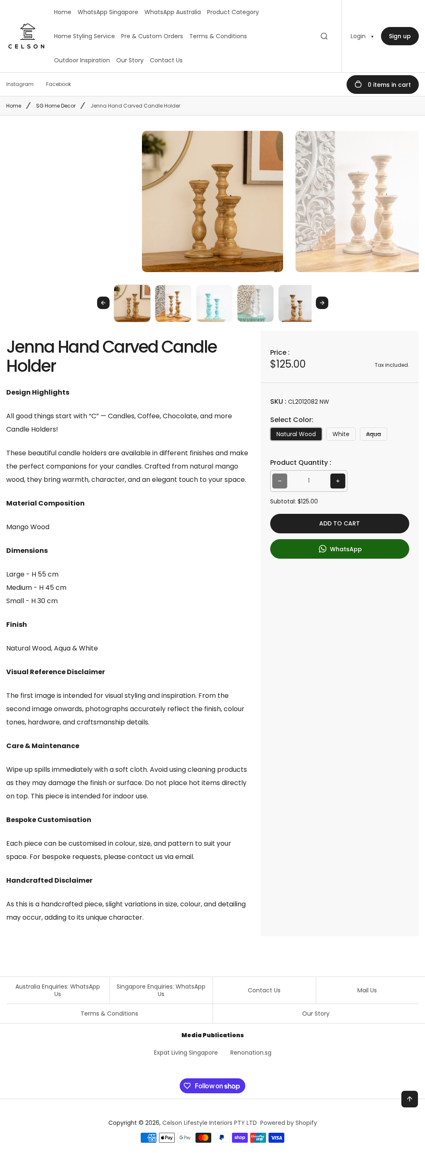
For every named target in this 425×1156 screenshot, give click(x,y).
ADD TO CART (339, 523)
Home (62, 12)
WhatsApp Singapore (108, 12)
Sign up (400, 36)
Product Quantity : (300, 462)
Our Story (130, 60)
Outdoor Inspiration (82, 60)
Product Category (233, 12)
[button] (132, 303)
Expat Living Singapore (186, 1052)
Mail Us (367, 990)
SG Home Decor (56, 105)
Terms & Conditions (218, 36)
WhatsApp (345, 549)
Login (358, 36)
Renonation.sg (250, 1052)
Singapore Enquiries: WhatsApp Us (161, 990)
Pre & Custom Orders (152, 36)
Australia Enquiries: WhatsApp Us (57, 990)
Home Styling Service (84, 36)
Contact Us (166, 60)
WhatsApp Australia (172, 12)
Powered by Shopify (288, 1123)
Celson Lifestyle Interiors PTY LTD (209, 1123)
